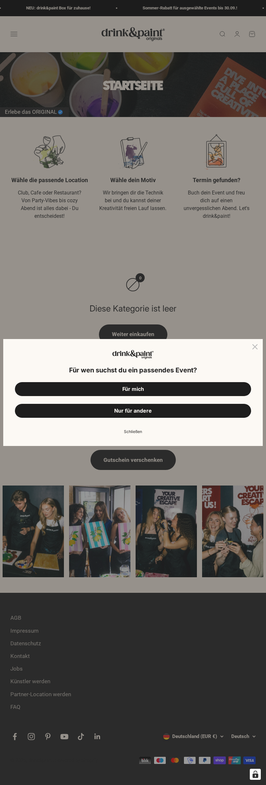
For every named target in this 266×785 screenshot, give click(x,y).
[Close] (255, 347)
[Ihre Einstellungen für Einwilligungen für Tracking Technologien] (255, 774)
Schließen (133, 431)
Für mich (133, 389)
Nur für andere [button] (133, 410)
